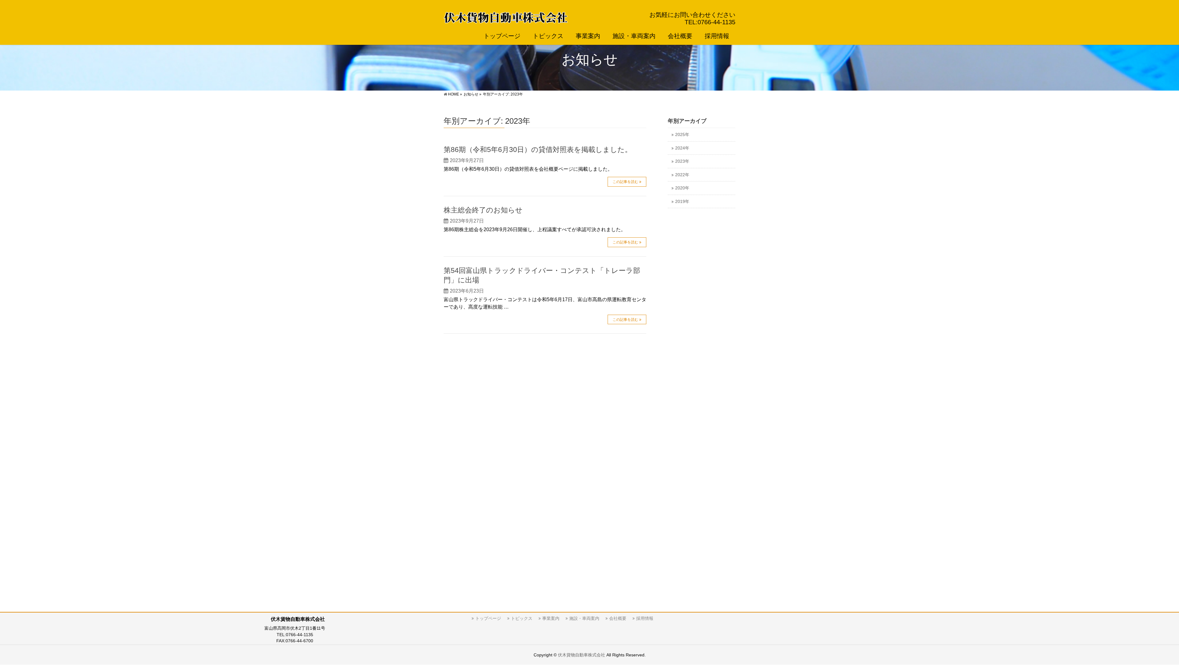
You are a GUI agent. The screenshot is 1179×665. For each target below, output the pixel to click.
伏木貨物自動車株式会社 (581, 654)
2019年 (682, 201)
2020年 (682, 188)
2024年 (682, 148)
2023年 (682, 161)
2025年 (682, 134)
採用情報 (644, 618)
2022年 (682, 175)
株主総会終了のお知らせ (483, 210)
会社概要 (617, 618)
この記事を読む (625, 182)
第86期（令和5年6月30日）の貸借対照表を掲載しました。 (538, 150)
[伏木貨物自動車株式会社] (506, 16)
